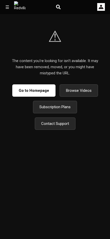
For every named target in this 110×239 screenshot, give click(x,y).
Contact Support (55, 123)
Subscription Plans (55, 107)
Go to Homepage (34, 90)
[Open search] (58, 7)
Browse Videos (79, 90)
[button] (101, 7)
